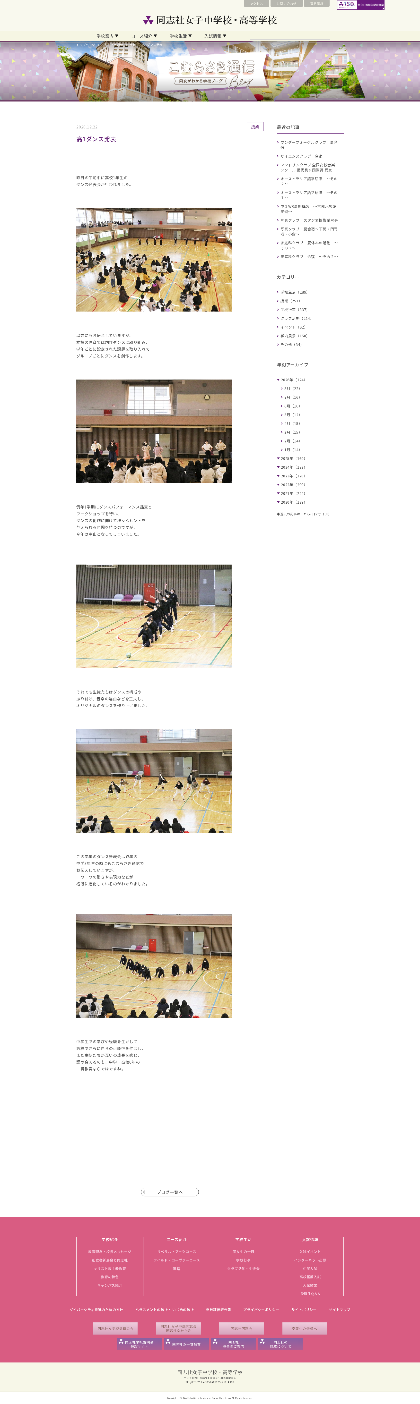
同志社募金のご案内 (234, 1344)
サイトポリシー (304, 1309)
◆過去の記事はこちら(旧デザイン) (303, 514)
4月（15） (293, 423)
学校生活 (178, 36)
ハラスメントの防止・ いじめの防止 (164, 1309)
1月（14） (293, 449)
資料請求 (317, 3)
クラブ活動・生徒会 (243, 1268)
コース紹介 (141, 36)
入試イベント (310, 1251)
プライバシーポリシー (261, 1309)
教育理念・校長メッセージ (109, 1251)
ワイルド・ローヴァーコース (176, 1260)
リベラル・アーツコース (176, 1251)
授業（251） (291, 300)
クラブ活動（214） (297, 318)
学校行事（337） (295, 309)
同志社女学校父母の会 (115, 1328)
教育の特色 (110, 1276)
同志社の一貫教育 (186, 1344)
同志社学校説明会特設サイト (139, 1344)
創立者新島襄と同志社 (110, 1260)
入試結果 (310, 1285)
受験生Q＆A (310, 1293)
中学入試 (310, 1268)
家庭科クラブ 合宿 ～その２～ (309, 256)
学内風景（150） (295, 335)
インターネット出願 (310, 1260)
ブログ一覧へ (170, 1192)
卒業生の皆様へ (304, 1328)
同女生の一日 (243, 1251)
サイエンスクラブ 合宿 (301, 156)
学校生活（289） (295, 292)
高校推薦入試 (310, 1276)
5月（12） (293, 414)
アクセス (256, 3)
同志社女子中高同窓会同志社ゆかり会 (178, 1328)
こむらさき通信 (112, 44)
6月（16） (293, 405)
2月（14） (293, 440)
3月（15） (293, 432)
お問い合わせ (287, 3)
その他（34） (292, 344)
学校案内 (105, 36)
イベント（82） (294, 327)
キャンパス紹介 (109, 1285)
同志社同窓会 (241, 1328)
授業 (132, 44)
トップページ (85, 44)
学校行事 (243, 1260)
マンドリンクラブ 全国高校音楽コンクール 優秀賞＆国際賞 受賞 (309, 167)
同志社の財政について (280, 1344)
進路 (176, 1268)
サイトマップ (339, 1309)
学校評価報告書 (218, 1309)
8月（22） (293, 388)
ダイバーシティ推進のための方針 (96, 1309)
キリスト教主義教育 (110, 1268)
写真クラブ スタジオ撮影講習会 (309, 220)
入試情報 (213, 36)
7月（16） (293, 397)
